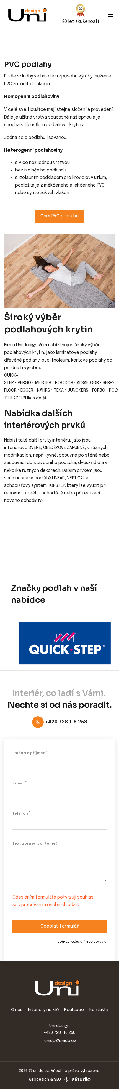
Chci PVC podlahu (59, 216)
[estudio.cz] (77, 1079)
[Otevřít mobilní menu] (110, 15)
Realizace (74, 1010)
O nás (16, 1010)
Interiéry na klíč (43, 1010)
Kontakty (98, 1010)
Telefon (20, 813)
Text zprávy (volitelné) (35, 843)
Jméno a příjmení (29, 753)
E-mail (18, 783)
